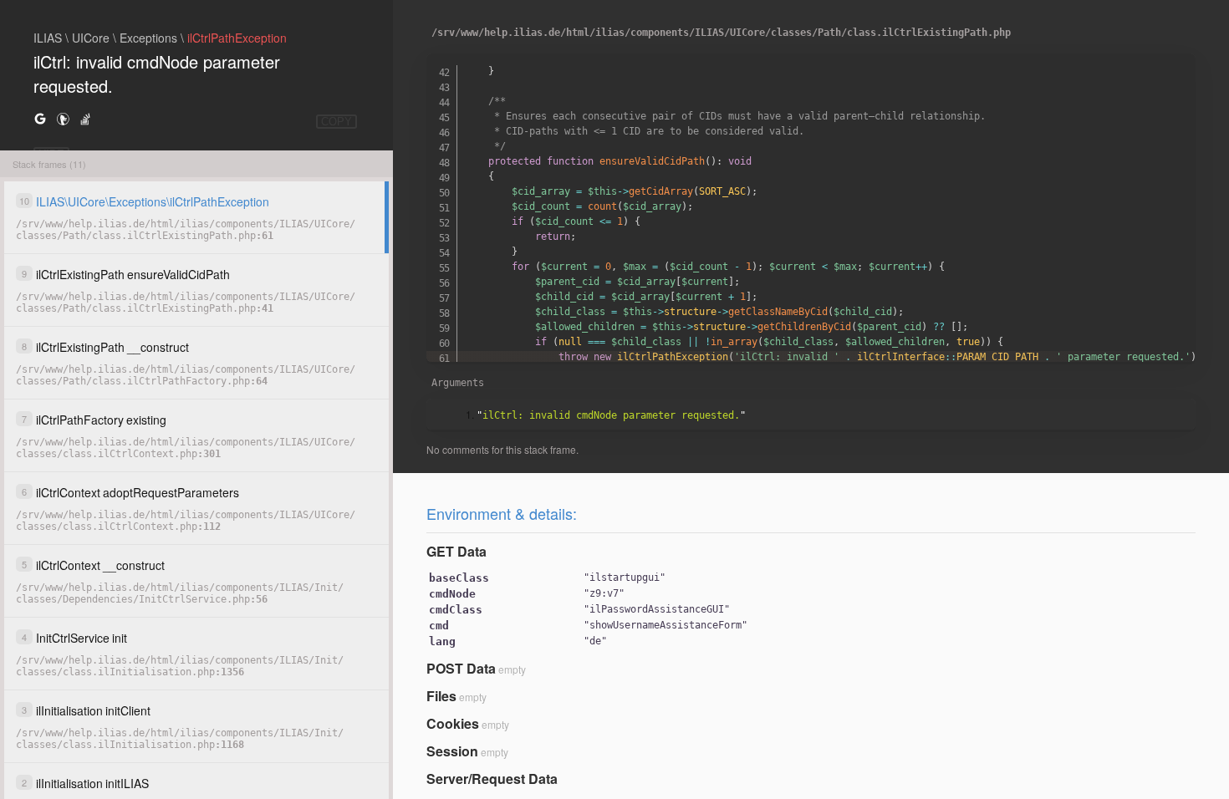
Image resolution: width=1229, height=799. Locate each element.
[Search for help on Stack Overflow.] (85, 118)
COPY (336, 121)
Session (452, 751)
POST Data (461, 668)
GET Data (456, 551)
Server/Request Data (492, 778)
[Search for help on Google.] (40, 118)
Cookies (452, 723)
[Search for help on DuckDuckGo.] (62, 118)
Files (441, 695)
